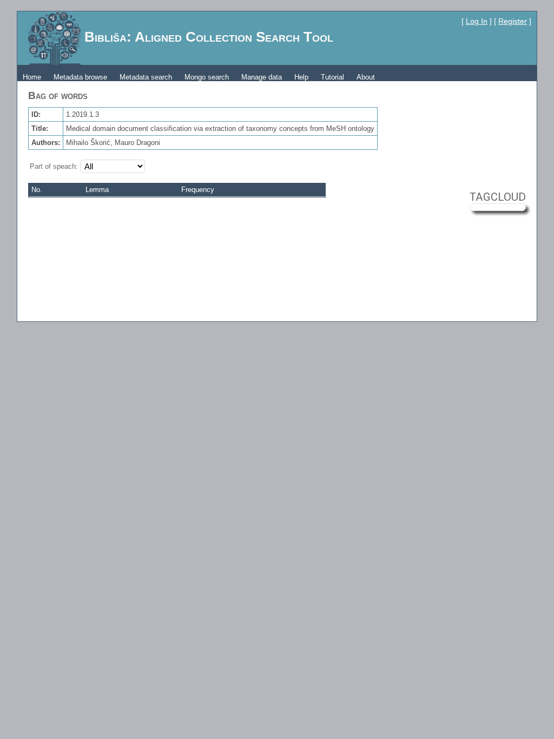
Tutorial (332, 77)
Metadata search (146, 77)
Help (301, 77)
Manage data (261, 77)
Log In (476, 21)
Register (512, 21)
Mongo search (206, 77)
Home (32, 77)
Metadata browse (80, 77)
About (366, 77)
